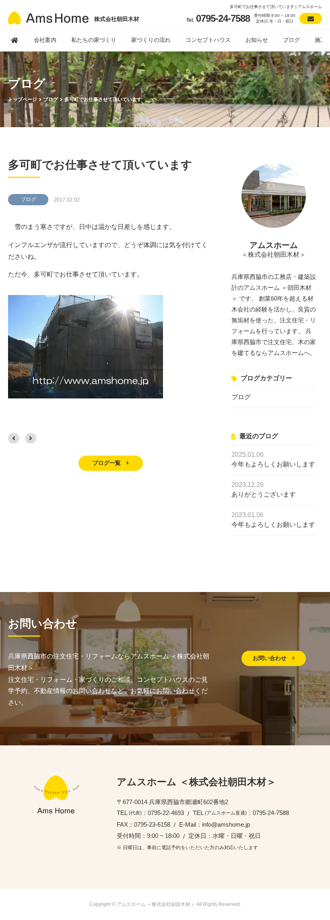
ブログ (291, 40)
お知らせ (256, 40)
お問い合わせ (270, 658)
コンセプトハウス (208, 40)
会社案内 (45, 40)
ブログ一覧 (107, 463)
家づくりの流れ (151, 40)
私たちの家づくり (93, 40)
